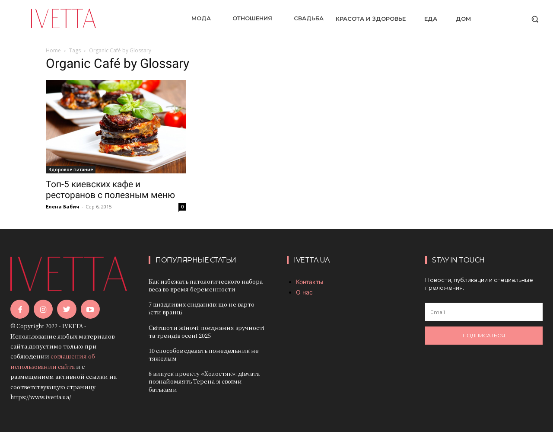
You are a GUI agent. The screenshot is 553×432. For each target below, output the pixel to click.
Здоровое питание (70, 169)
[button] (535, 19)
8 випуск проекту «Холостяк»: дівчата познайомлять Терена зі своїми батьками (204, 381)
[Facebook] (19, 309)
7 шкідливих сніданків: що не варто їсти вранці (201, 308)
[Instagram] (43, 309)
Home (53, 50)
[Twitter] (66, 309)
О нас (304, 292)
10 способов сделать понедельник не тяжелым (204, 354)
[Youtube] (90, 309)
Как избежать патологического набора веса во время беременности (206, 285)
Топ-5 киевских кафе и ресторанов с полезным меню (110, 189)
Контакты (310, 281)
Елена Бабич (62, 206)
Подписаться (484, 335)
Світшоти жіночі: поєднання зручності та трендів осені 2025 (206, 331)
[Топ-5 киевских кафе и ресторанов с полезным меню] (116, 126)
